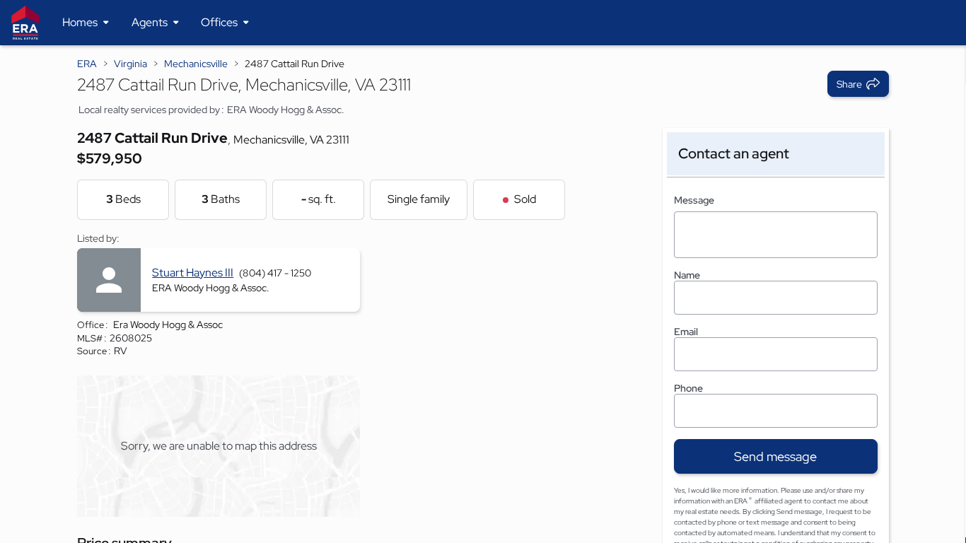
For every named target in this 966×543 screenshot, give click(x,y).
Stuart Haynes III (192, 272)
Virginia (130, 63)
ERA (87, 63)
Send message (775, 456)
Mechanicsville (196, 63)
